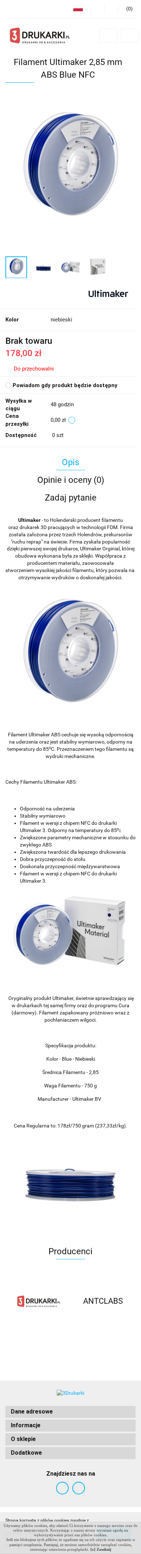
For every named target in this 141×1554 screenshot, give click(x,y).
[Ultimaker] (108, 293)
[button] (70, 1412)
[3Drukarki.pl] (37, 1301)
